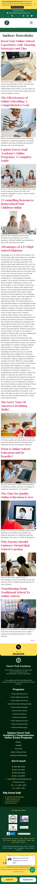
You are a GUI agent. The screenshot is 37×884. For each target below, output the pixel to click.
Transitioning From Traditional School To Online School (15, 592)
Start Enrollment (17, 7)
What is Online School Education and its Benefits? (15, 452)
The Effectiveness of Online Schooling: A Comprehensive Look (15, 101)
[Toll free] (18, 647)
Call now (9, 880)
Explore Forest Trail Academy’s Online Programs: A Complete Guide (16, 155)
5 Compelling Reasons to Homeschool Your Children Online (17, 204)
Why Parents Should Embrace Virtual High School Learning (15, 545)
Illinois (9, 840)
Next (33, 640)
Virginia (29, 840)
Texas (21, 838)
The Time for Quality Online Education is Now (17, 495)
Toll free (18, 651)
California (16, 838)
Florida (26, 838)
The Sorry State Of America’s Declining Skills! (14, 406)
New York (32, 838)
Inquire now (28, 880)
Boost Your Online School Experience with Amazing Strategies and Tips (18, 45)
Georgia (14, 840)
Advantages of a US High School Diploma (17, 249)
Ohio (4, 840)
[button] (12, 15)
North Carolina (21, 840)
